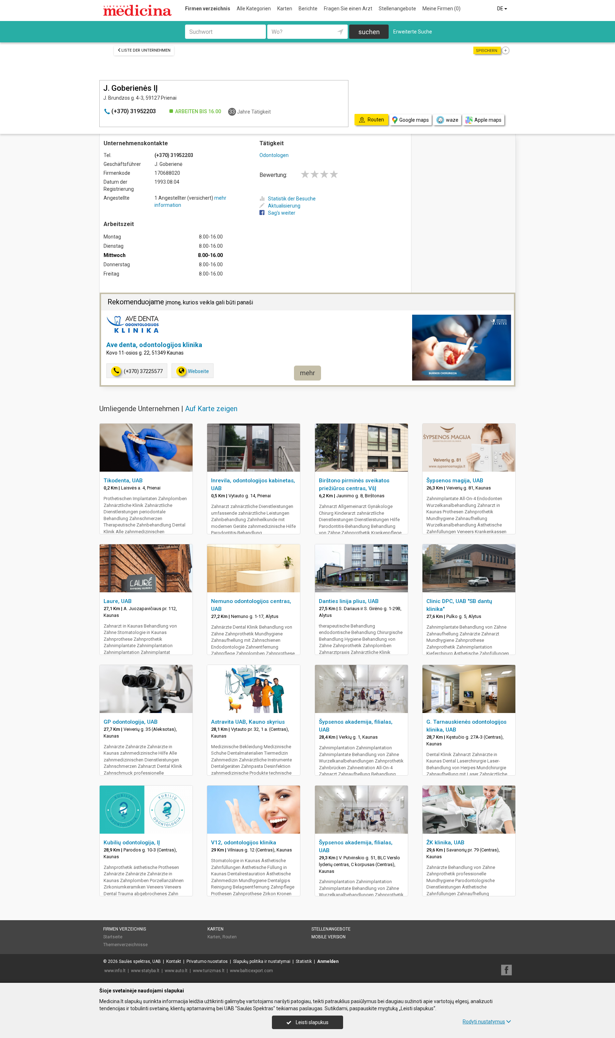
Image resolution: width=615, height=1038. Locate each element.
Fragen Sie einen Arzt (348, 8)
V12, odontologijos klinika (243, 842)
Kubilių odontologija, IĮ (132, 842)
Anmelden (327, 961)
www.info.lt (115, 970)
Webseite (198, 371)
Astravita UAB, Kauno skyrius (248, 722)
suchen (369, 32)
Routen (229, 936)
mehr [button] (307, 373)
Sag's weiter (281, 213)
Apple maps (487, 120)
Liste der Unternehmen (145, 50)
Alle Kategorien (254, 8)
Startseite (112, 936)
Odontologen (274, 155)
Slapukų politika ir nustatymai (261, 961)
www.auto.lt (176, 970)
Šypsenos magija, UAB (454, 480)
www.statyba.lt (145, 970)
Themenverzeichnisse (125, 944)
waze (452, 120)
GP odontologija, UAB (131, 722)
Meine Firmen (441, 8)
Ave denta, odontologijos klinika (154, 344)
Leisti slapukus (311, 1022)
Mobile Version (328, 936)
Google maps (414, 120)
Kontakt (173, 961)
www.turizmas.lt (209, 970)
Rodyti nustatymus (484, 1021)
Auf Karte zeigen (211, 408)
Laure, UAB (118, 601)
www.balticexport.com (251, 970)
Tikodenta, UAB (123, 480)
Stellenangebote (397, 8)
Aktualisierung (284, 206)
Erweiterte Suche (412, 32)
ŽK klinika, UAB (445, 842)
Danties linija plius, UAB (349, 601)
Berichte (308, 8)
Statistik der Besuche (292, 198)
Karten (284, 8)
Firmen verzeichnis (207, 8)
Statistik (304, 961)
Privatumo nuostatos (207, 961)
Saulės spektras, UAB (140, 961)
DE (500, 8)
